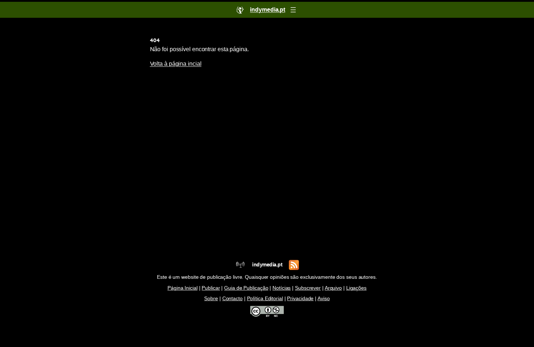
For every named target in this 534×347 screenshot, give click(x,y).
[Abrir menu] (293, 9)
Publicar (211, 288)
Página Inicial (182, 288)
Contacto (232, 298)
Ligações (356, 288)
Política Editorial (265, 298)
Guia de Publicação (246, 288)
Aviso (323, 298)
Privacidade (300, 298)
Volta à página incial (176, 64)
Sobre (211, 298)
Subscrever (308, 288)
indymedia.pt (267, 265)
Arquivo (333, 288)
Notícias (281, 288)
